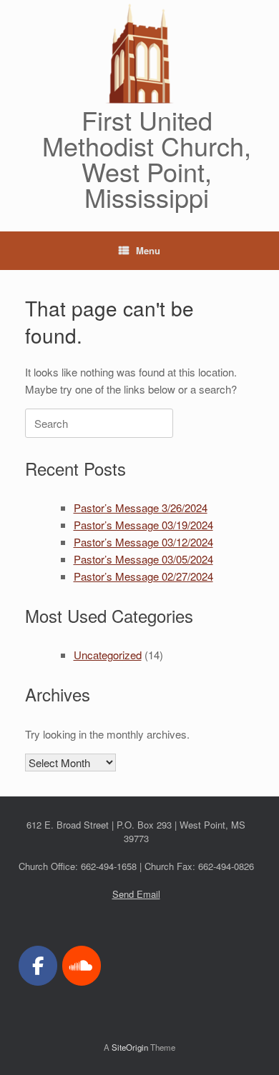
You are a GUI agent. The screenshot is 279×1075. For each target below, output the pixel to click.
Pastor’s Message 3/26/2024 (140, 507)
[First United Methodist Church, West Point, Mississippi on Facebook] (38, 966)
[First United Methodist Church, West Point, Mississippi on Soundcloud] (81, 966)
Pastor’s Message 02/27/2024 (143, 576)
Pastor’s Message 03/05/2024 (143, 558)
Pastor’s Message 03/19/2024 (143, 524)
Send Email (136, 894)
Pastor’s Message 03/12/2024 (143, 541)
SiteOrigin (130, 1047)
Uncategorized (108, 654)
